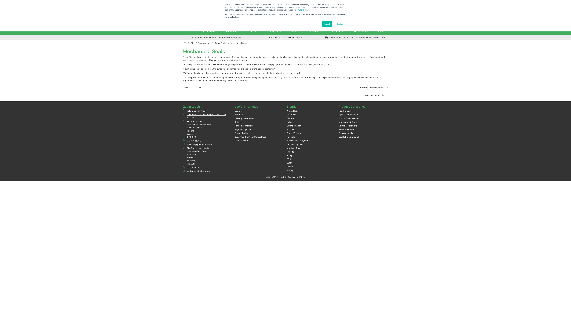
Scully (289, 155)
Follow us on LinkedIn (197, 111)
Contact (238, 111)
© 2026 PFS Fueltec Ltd (276, 177)
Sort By (363, 87)
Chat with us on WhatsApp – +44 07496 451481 (206, 116)
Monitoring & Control (349, 122)
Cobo (289, 122)
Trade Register (241, 140)
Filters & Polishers (347, 129)
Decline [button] (340, 24)
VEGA (289, 163)
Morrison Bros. (293, 148)
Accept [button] (327, 24)
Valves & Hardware (348, 125)
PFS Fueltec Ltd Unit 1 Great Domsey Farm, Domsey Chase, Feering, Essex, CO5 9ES (199, 129)
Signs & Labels (346, 133)
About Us (239, 114)
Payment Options (243, 129)
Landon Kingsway (295, 144)
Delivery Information (244, 118)
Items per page (371, 95)
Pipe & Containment (200, 43)
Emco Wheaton (294, 133)
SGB (289, 159)
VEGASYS (291, 166)
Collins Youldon (294, 125)
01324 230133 (193, 167)
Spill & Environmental (349, 137)
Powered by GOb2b (296, 177)
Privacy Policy (302, 9)
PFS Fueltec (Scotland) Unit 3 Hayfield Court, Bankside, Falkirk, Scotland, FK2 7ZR (198, 156)
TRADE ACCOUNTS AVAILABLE (287, 37)
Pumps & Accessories (349, 118)
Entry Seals (220, 43)
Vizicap (290, 170)
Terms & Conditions (244, 125)
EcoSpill (290, 129)
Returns (238, 122)
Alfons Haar (292, 111)
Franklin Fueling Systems (298, 140)
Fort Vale (291, 137)
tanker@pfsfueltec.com (198, 171)
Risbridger (291, 151)
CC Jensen (292, 114)
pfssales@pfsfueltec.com (199, 144)
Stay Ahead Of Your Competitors (250, 137)
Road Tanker (344, 111)
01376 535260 (194, 140)
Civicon (290, 118)
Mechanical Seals (239, 43)
